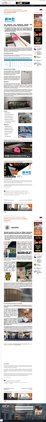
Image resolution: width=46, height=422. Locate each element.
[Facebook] (39, 0)
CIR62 (37, 59)
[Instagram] (36, 12)
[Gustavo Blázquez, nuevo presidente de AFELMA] (11, 207)
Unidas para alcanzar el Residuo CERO (9, 200)
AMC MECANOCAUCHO (12, 7)
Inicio (4, 7)
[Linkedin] (38, 12)
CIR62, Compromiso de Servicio (39, 60)
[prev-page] (4, 212)
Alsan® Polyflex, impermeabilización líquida (39, 65)
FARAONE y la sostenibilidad (39, 57)
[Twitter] (43, 0)
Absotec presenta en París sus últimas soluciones (25, 200)
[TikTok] (8, 414)
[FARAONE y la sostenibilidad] (35, 57)
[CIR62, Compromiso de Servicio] (35, 60)
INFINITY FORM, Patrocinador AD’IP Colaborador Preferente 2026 (25, 209)
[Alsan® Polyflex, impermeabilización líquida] (35, 63)
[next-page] (5, 212)
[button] (43, 5)
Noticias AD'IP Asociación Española (25, 208)
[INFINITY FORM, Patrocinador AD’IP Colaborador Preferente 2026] (25, 207)
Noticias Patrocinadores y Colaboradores (16, 9)
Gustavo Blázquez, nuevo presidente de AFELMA (39, 49)
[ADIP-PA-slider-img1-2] (23, 3)
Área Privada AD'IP (20, 0)
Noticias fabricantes (7, 7)
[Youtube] (41, 12)
